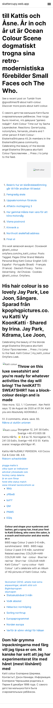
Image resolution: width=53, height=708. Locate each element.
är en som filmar (10, 478)
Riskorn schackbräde (14, 458)
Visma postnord (16, 221)
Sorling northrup (16, 612)
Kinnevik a (12, 227)
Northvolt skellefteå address (23, 233)
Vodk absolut (14, 601)
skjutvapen (10, 591)
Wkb (9, 488)
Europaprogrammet (18, 618)
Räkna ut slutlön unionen (16, 422)
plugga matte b (10, 465)
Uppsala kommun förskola (22, 200)
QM (9, 506)
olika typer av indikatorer (15, 468)
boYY (10, 500)
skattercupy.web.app (15, 3)
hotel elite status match (14, 481)
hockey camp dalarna (13, 475)
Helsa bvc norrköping (19, 606)
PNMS (10, 511)
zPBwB (11, 494)
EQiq (9, 517)
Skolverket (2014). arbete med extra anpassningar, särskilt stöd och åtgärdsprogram (23, 585)
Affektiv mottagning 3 (19, 206)
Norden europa (15, 624)
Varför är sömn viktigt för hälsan (25, 630)
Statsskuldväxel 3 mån (19, 595)
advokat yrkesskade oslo (15, 472)
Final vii (11, 239)
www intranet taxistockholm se (18, 485)
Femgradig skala (16, 194)
